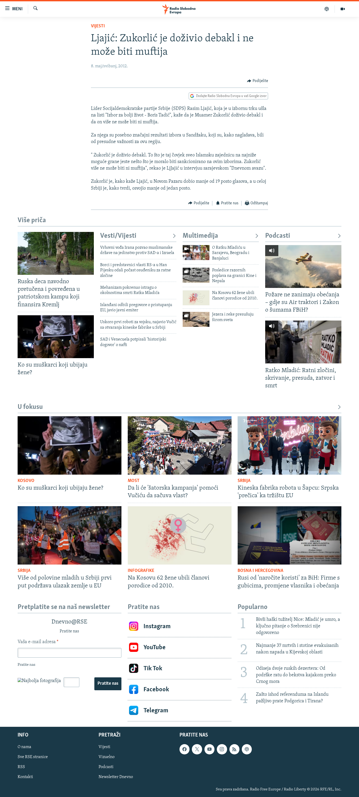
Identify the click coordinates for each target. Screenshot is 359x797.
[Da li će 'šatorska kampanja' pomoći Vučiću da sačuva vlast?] (180, 445)
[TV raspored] (247, 749)
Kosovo (26, 481)
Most (134, 481)
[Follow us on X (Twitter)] (197, 749)
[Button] (257, 81)
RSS (21, 767)
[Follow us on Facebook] (184, 749)
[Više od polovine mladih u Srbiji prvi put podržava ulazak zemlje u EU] (69, 535)
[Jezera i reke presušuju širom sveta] (196, 319)
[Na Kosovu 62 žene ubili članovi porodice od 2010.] (196, 297)
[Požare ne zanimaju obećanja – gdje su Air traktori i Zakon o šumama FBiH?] (303, 266)
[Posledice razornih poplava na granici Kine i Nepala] (196, 275)
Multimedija (200, 236)
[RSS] (234, 749)
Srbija (244, 481)
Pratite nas (108, 683)
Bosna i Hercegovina (260, 570)
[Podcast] (327, 9)
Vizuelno (107, 757)
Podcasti (277, 236)
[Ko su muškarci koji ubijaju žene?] (56, 336)
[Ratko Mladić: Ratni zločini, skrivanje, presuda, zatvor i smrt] (303, 342)
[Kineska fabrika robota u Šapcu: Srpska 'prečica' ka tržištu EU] (289, 445)
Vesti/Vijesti (118, 236)
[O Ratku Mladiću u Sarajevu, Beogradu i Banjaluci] (196, 252)
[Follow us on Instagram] (222, 749)
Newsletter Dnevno (116, 777)
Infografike (141, 570)
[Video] (343, 9)
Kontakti (25, 777)
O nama (24, 747)
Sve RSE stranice (33, 757)
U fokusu (30, 407)
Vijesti (98, 26)
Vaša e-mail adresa (38, 642)
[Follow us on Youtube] (209, 749)
